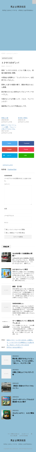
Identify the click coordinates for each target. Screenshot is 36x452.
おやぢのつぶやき (8, 165)
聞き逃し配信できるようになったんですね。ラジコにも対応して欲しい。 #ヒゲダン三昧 (23, 361)
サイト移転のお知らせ (13, 434)
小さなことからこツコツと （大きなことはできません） (18, 444)
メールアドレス (9, 215)
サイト (6, 222)
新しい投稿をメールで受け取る (15, 233)
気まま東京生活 (18, 7)
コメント (7, 184)
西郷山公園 (4, 118)
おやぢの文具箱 (24, 435)
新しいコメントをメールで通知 (15, 229)
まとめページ (25, 434)
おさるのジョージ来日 (20, 269)
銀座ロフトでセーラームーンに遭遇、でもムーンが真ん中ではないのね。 (8, 127)
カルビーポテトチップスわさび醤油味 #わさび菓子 (23, 400)
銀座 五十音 (17, 286)
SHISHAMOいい (18, 303)
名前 (5, 208)
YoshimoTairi (12, 169)
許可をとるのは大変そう (15, 347)
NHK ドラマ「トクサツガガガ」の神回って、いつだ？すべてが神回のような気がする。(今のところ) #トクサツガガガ (20, 342)
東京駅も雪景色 (22, 118)
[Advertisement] (18, 31)
